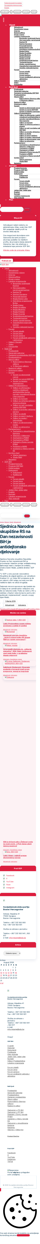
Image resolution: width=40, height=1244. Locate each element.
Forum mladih (13, 1067)
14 (11, 973)
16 (16, 973)
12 (6, 973)
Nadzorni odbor (13, 1106)
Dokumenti (11, 1050)
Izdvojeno (22, 605)
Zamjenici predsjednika (16, 1097)
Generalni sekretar (15, 1093)
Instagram (10, 888)
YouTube (9, 882)
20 (9, 975)
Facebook (10, 875)
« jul (1, 983)
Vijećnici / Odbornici (15, 1130)
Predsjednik (12, 1091)
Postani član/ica (13, 1136)
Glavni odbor (12, 1099)
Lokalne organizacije (15, 1063)
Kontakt (10, 1059)
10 (1, 973)
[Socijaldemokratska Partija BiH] (4, 15)
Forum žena (12, 1070)
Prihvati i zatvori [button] (23, 1235)
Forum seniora (13, 1072)
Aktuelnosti (9, 605)
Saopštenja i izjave (16, 659)
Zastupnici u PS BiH (15, 1110)
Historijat (11, 1048)
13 (8, 973)
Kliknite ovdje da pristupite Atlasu (16, 250)
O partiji (10, 1046)
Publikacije (11, 1052)
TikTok (10, 1161)
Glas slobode (12, 1054)
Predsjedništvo (13, 1095)
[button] (4, 11)
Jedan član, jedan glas (16, 1057)
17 (1, 975)
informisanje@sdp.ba (17, 938)
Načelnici (11, 1127)
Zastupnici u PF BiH (15, 1112)
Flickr (8, 885)
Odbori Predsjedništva (16, 1061)
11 (3, 973)
